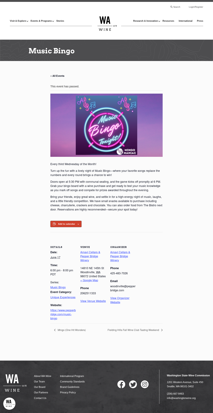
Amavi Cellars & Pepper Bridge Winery (90, 256)
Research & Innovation (145, 21)
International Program (72, 376)
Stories (60, 21)
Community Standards (72, 381)
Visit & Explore (18, 21)
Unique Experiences (62, 297)
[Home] (107, 23)
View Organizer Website (119, 300)
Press (200, 21)
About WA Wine (42, 376)
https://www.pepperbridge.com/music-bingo (63, 314)
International (185, 21)
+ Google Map (89, 280)
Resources (168, 21)
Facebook (121, 384)
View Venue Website (93, 301)
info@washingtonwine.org (181, 398)
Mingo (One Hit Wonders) (71, 330)
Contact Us (40, 398)
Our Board (39, 387)
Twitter (133, 384)
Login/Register (196, 7)
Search (176, 7)
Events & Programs (41, 21)
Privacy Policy (68, 392)
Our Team (39, 381)
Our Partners (41, 392)
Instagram (145, 384)
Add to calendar (66, 224)
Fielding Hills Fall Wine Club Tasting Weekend (134, 330)
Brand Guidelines (69, 387)
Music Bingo (58, 287)
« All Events (57, 76)
